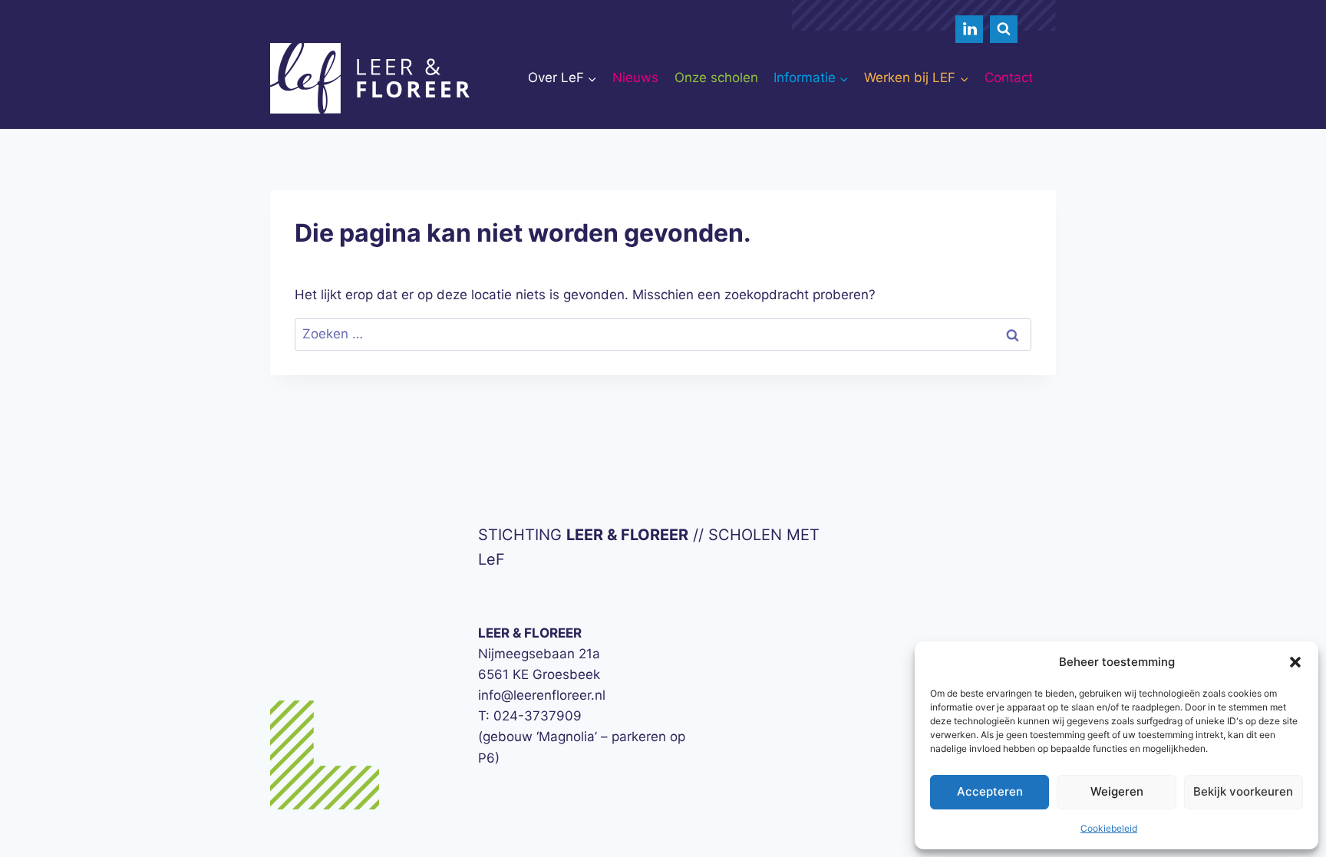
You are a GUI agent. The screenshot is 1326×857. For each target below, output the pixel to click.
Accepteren (990, 791)
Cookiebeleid (1108, 828)
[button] (1295, 662)
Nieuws (635, 77)
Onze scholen (716, 77)
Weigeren (1116, 791)
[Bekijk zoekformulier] (1004, 29)
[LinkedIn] (969, 29)
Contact (1009, 77)
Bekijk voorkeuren (1243, 791)
